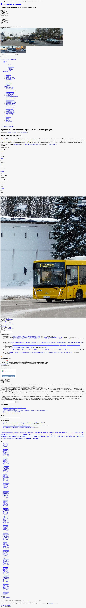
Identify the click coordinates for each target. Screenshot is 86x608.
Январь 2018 (5, 560)
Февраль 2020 (6, 531)
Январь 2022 (5, 505)
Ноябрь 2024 (5, 467)
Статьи (7, 119)
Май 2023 (5, 487)
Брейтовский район (10, 114)
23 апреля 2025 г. (10, 324)
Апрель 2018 (5, 556)
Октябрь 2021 (6, 509)
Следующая (11, 126)
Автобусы (10, 64)
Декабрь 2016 (6, 575)
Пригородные (9, 80)
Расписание (5, 71)
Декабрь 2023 (6, 479)
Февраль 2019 (6, 545)
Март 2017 (5, 571)
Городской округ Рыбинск (11, 98)
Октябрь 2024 (6, 468)
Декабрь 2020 (6, 520)
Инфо (4, 115)
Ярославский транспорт (11, 4)
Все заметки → (4, 364)
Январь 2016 (5, 587)
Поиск (2, 54)
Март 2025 (5, 462)
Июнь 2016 (5, 581)
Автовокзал (8, 117)
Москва (2, 151)
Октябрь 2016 (6, 577)
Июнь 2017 (5, 568)
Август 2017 (5, 565)
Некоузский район (9, 113)
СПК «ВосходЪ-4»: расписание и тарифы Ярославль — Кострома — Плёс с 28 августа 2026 (23, 422)
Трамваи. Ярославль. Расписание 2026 (19, 336)
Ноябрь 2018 (5, 548)
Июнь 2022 (5, 500)
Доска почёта (71, 432)
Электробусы (11, 66)
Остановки (5, 86)
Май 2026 (5, 446)
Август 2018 (5, 552)
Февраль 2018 (6, 559)
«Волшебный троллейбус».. (9, 409)
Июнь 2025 (5, 459)
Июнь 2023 (5, 486)
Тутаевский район (9, 95)
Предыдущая (4, 126)
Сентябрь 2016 (6, 578)
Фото (4, 62)
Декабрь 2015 (6, 588)
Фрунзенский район (10, 92)
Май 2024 (5, 474)
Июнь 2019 (5, 540)
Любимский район (10, 110)
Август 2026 (5, 443)
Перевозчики (8, 120)
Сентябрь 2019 (6, 537)
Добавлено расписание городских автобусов (12, 412)
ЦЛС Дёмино (3, 438)
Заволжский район (10, 93)
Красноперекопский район (11, 90)
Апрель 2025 (5, 461)
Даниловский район (10, 100)
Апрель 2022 (5, 502)
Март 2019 (5, 544)
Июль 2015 (5, 594)
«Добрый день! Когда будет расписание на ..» (63, 352)
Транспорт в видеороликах (30, 436)
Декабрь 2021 (6, 506)
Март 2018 (5, 558)
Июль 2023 (5, 485)
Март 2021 (5, 517)
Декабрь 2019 (6, 534)
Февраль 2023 (6, 491)
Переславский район (10, 107)
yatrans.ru (51, 603)
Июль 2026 (5, 444)
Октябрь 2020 (6, 522)
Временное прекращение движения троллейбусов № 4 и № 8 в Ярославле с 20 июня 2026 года (23, 425)
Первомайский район (10, 112)
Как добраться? (9, 121)
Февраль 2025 (6, 463)
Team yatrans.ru (23, 132)
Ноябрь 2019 (5, 535)
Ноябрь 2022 (5, 494)
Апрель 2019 (5, 543)
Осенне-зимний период (35, 435)
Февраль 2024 (6, 477)
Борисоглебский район (10, 105)
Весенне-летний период (60, 432)
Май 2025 (5, 460)
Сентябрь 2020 (6, 523)
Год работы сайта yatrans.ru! (9, 406)
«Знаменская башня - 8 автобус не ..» (24, 347)
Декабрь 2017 (6, 561)
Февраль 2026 (6, 450)
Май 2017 (5, 569)
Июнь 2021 (5, 513)
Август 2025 (5, 457)
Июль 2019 (5, 539)
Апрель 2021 (5, 516)
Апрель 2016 (5, 584)
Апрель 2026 (5, 447)
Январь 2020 (5, 533)
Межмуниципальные (10, 78)
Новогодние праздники (15, 434)
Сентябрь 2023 (6, 483)
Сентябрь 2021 (6, 510)
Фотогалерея (80, 436)
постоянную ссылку (53, 144)
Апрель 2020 (5, 529)
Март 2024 (5, 476)
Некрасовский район (10, 101)
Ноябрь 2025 (5, 453)
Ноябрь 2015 (5, 589)
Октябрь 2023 (6, 481)
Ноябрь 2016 (5, 576)
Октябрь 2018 (6, 550)
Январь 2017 (5, 573)
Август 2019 (5, 538)
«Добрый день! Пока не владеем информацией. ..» (69, 349)
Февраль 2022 (6, 504)
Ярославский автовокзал (34, 144)
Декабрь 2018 (6, 547)
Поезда (9, 70)
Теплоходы (10, 69)
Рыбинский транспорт (5, 597)
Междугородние (9, 81)
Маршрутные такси (10, 77)
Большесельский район (10, 103)
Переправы (54, 434)
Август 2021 (5, 511)
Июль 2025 (5, 458)
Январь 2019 (5, 546)
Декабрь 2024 (6, 466)
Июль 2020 (5, 526)
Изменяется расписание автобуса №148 (11, 411)
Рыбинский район (9, 97)
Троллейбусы (11, 67)
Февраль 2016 (6, 586)
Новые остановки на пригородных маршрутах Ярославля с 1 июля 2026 (18, 423)
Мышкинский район (10, 111)
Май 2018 (5, 555)
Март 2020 (5, 530)
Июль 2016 (5, 580)
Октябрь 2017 (6, 563)
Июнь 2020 (5, 527)
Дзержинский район (10, 87)
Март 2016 (5, 585)
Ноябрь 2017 (5, 562)
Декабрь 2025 (6, 452)
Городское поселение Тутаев (12, 96)
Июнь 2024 (5, 472)
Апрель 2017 (5, 570)
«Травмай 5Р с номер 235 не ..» (34, 336)
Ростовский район (9, 104)
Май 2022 (5, 501)
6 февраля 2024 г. (10, 319)
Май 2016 (5, 582)
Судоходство (7, 436)
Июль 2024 (5, 471)
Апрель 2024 (5, 475)
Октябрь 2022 (6, 495)
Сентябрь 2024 (6, 469)
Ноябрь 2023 (5, 480)
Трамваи (10, 68)
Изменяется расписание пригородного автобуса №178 (14, 408)
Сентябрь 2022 (6, 496)
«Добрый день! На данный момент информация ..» (69, 338)
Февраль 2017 (6, 572)
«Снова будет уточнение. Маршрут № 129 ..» (53, 337)
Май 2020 (5, 528)
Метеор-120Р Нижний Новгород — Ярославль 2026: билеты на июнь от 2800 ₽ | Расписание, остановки (35, 338)
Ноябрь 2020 (5, 521)
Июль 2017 (5, 567)
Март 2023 (5, 489)
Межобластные (9, 83)
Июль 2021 (5, 512)
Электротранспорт (17, 438)
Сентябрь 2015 (6, 592)
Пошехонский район (10, 106)
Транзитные (8, 84)
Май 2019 (5, 542)
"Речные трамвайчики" (7, 432)
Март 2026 (5, 449)
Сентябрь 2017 (6, 564)
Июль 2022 (5, 499)
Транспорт (8, 63)
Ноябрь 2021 (5, 508)
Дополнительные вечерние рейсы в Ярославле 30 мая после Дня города (18, 427)
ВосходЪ (2, 181)
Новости (5, 61)
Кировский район (9, 89)
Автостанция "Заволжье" (26, 432)
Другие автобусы (9, 79)
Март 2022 (5, 503)
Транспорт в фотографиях (42, 436)
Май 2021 (5, 514)
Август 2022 (5, 497)
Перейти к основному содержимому (8, 59)
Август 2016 (5, 579)
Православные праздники (66, 434)
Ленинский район (9, 88)
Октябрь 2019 (6, 536)
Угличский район (9, 109)
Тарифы (7, 118)
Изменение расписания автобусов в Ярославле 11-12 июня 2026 (16, 426)
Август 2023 (5, 484)
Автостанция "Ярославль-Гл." (43, 432)
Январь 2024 (5, 478)
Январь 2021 (5, 519)
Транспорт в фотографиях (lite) (59, 436)
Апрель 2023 (5, 488)
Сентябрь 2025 (6, 455)
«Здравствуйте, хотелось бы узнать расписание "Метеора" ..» (69, 342)
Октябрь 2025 (6, 454)
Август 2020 (5, 525)
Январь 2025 (5, 464)
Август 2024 (5, 470)
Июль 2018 (5, 553)
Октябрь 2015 (6, 590)
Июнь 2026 (5, 445)
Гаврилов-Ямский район (11, 102)
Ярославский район (10, 94)
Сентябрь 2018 (6, 551)
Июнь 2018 (5, 554)
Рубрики (2, 417)
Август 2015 (5, 593)
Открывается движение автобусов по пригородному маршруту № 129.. (28, 337)
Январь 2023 (5, 492)
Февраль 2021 (6, 518)
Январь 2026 (5, 451)
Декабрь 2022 (6, 493)
